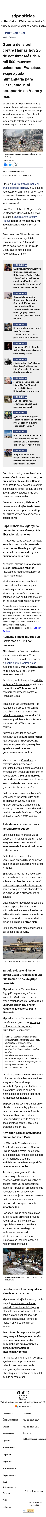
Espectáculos (9, 1475)
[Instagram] (27, 1392)
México (22, 21)
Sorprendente (9, 1468)
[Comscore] (23, 1406)
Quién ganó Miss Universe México (19, 26)
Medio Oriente (9, 37)
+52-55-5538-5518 (31, 1420)
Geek (5, 1482)
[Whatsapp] (15, 165)
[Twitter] (10, 165)
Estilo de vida (9, 1448)
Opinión (6, 1441)
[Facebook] (5, 165)
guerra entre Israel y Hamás (20, 663)
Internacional (33, 21)
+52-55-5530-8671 (31, 1427)
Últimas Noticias (10, 21)
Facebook (7, 1493)
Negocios (7, 1461)
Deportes (7, 1454)
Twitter (5, 1500)
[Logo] (23, 16)
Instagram (7, 1507)
